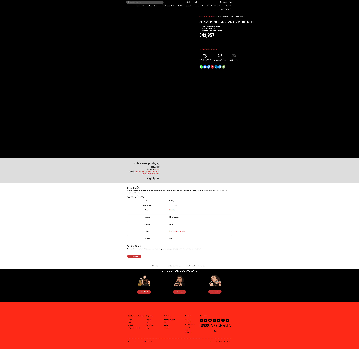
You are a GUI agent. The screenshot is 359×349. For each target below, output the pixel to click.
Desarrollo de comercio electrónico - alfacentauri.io (218, 342)
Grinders (213, 16)
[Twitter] (208, 67)
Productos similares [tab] (174, 266)
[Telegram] (220, 67)
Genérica (172, 210)
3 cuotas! (181, 2)
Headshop (207, 16)
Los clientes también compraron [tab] (196, 266)
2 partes (172, 231)
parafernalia (155, 171)
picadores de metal (153, 174)
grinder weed (147, 171)
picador (145, 174)
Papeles (179, 292)
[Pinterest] (212, 67)
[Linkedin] (216, 67)
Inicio (201, 16)
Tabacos (144, 292)
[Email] (223, 67)
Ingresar (225, 2)
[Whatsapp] (201, 67)
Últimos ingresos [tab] (157, 266)
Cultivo (215, 292)
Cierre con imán (180, 231)
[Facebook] (205, 67)
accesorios (139, 171)
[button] (140, 5)
